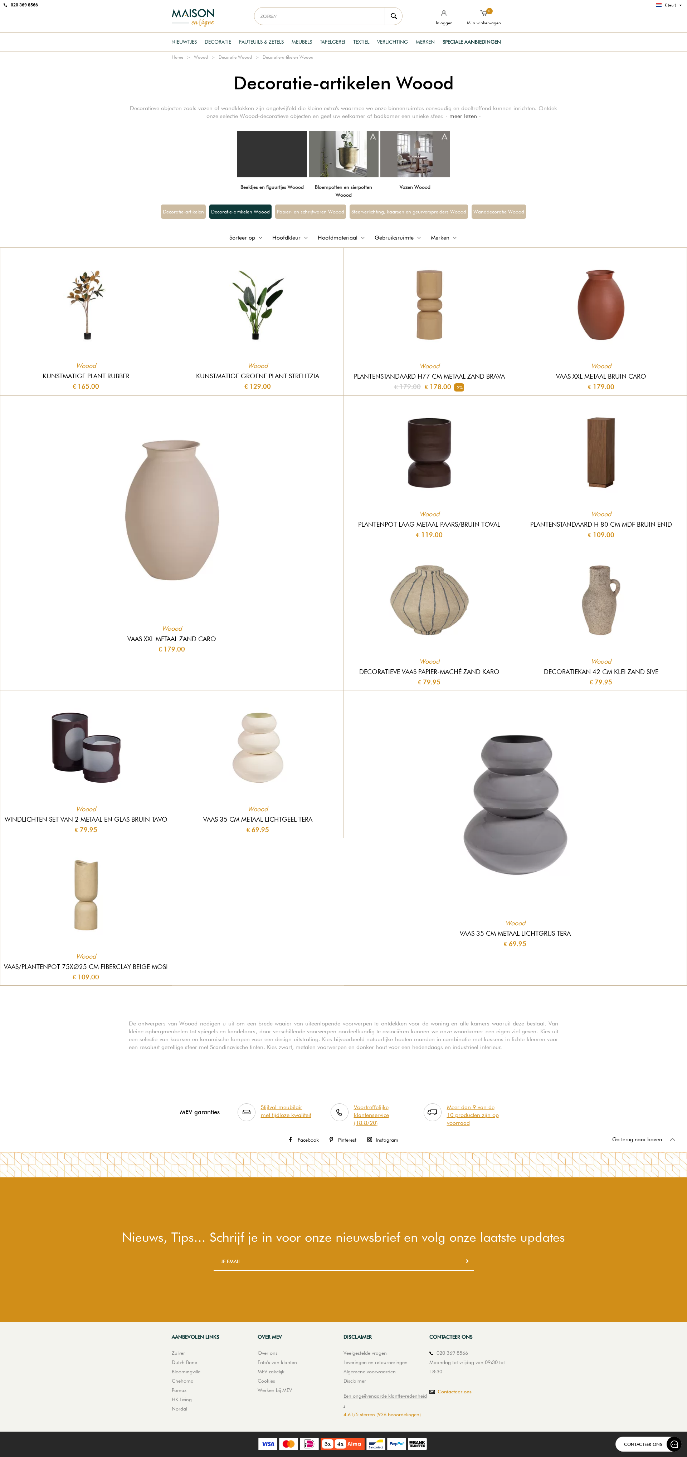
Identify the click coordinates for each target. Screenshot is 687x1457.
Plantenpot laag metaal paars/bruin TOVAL (429, 524)
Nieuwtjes (184, 42)
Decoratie (218, 42)
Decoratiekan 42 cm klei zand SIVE (601, 671)
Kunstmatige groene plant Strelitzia (257, 376)
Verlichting (392, 42)
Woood (201, 57)
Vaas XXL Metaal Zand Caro (171, 639)
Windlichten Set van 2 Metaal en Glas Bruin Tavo (86, 819)
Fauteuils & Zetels (261, 42)
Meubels (302, 42)
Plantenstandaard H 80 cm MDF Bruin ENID (601, 524)
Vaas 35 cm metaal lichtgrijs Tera (515, 933)
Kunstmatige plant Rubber (86, 376)
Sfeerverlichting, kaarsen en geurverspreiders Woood (408, 212)
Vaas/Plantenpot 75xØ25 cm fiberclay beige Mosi (86, 966)
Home (177, 57)
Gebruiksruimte (394, 237)
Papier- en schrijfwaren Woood (310, 212)
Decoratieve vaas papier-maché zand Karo (429, 671)
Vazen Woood (415, 187)
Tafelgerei (332, 42)
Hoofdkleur (286, 237)
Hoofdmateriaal (337, 237)
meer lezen (463, 116)
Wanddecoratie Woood (498, 212)
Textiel (361, 42)
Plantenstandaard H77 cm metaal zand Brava (429, 376)
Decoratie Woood (235, 57)
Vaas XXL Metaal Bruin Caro (601, 376)
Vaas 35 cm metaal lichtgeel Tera (257, 819)
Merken (425, 42)
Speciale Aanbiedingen (472, 42)
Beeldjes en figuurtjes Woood (272, 187)
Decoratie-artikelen (183, 212)
